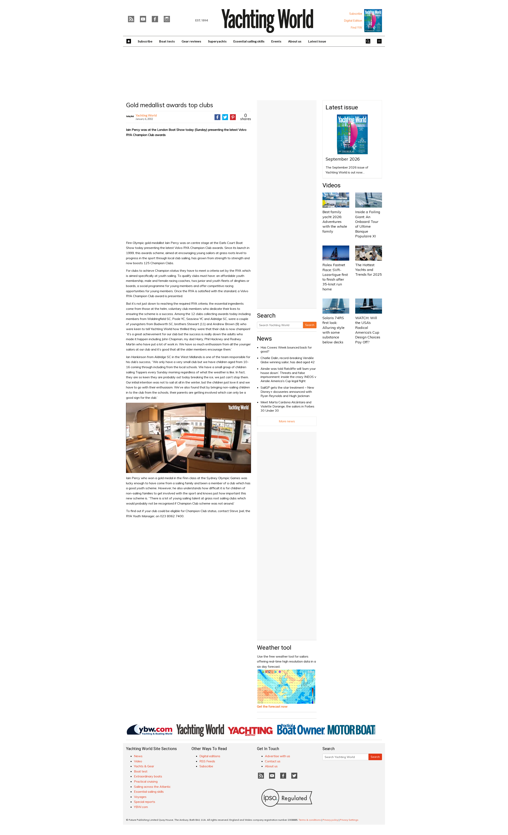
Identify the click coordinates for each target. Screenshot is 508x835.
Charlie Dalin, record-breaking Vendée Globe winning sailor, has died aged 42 (288, 360)
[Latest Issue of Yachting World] (373, 20)
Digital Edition (353, 20)
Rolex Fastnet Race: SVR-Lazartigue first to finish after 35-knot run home (335, 277)
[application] (188, 438)
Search (309, 325)
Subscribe (355, 13)
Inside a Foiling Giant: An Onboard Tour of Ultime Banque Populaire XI (367, 224)
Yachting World (146, 115)
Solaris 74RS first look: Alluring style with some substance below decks (333, 330)
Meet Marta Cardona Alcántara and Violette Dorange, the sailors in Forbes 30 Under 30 (287, 406)
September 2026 (343, 159)
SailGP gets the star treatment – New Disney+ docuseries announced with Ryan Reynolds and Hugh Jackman (287, 391)
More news (287, 421)
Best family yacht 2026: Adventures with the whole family (334, 221)
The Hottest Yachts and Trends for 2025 (368, 270)
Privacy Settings (349, 819)
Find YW (356, 27)
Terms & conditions (310, 819)
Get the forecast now (272, 706)
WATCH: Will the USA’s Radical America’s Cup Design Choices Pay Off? (367, 330)
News (264, 338)
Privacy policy (330, 819)
